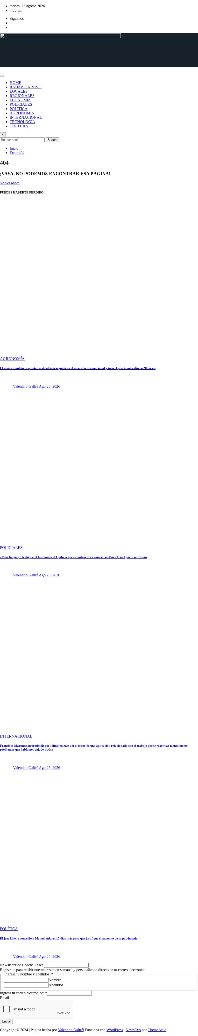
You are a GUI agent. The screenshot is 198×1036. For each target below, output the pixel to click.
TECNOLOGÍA (22, 122)
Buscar (52, 140)
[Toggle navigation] (2, 75)
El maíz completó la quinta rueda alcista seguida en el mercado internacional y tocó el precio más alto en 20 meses (78, 368)
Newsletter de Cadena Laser (22, 965)
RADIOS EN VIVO (26, 87)
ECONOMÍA (20, 100)
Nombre (55, 980)
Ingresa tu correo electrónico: (23, 993)
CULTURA (19, 126)
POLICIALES (21, 104)
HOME (15, 83)
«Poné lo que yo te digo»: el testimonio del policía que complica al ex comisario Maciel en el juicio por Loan (73, 557)
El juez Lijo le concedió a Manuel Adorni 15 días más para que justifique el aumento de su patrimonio (69, 938)
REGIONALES (22, 96)
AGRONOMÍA (22, 113)
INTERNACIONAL (26, 117)
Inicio (14, 148)
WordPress (114, 1030)
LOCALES (19, 91)
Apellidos (56, 985)
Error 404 (17, 153)
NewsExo (133, 1030)
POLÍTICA (19, 109)
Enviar (6, 1021)
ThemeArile (157, 1030)
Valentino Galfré (25, 386)
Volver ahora (10, 183)
